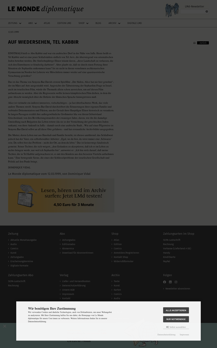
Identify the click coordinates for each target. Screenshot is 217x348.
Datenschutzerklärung (167, 334)
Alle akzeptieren (176, 310)
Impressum (184, 334)
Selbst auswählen (177, 327)
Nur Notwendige (176, 319)
